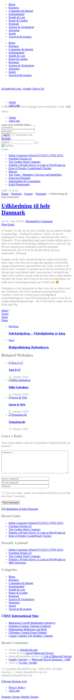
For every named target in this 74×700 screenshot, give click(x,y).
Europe (28, 193)
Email (11, 224)
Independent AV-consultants (24, 181)
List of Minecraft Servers (39, 653)
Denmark (41, 193)
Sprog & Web (17, 404)
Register (6, 138)
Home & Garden (18, 20)
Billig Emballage (19, 387)
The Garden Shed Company (25, 161)
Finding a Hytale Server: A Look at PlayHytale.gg (37, 165)
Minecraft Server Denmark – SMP (51, 659)
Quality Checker (18, 659)
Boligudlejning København (29, 347)
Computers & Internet (21, 10)
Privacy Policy (17, 687)
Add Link (14, 105)
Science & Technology (21, 27)
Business (14, 7)
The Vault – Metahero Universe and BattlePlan (35, 174)
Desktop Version (10, 696)
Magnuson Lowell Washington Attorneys (32, 622)
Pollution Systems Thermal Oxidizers (30, 626)
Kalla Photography (19, 184)
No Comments (44, 221)
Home (4, 193)
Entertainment (16, 14)
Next (11, 340)
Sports (12, 33)
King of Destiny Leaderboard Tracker (30, 168)
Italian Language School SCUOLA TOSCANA (36, 155)
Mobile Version (29, 696)
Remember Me (24, 134)
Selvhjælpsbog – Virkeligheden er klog (37, 333)
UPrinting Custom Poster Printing (28, 632)
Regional (14, 23)
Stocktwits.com (29, 649)
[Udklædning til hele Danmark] (19, 508)
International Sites (25, 616)
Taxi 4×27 (15, 369)
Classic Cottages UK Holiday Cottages (31, 635)
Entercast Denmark (19, 177)
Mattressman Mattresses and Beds (28, 629)
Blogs (12, 4)
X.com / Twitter (28, 662)
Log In (6, 135)
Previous (13, 326)
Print (4, 224)
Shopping (14, 30)
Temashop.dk (17, 421)
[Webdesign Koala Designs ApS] (14, 681)
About (12, 102)
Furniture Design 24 (20, 158)
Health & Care (17, 17)
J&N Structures (17, 562)
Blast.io (13, 171)
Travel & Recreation (20, 36)
